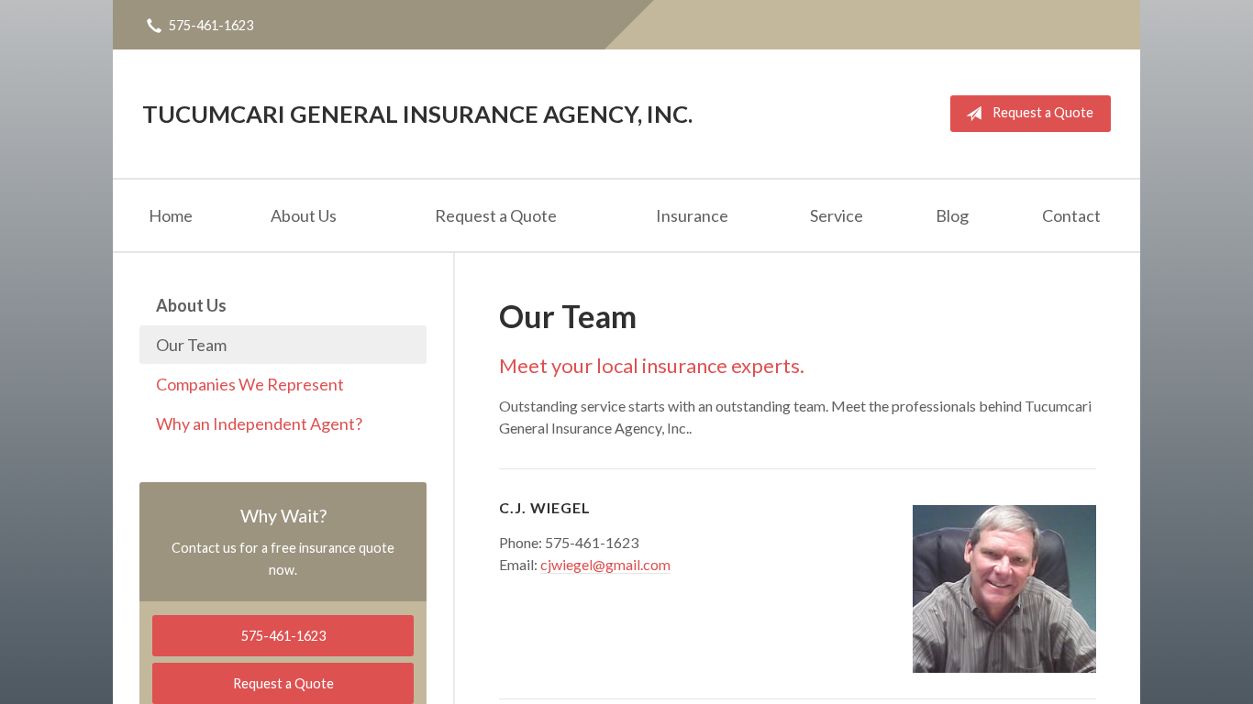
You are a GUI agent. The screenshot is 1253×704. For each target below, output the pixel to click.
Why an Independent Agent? (259, 423)
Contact (1071, 215)
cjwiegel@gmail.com (605, 564)
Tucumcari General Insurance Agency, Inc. (417, 113)
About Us (304, 215)
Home (171, 215)
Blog (952, 215)
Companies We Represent (250, 384)
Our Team (191, 345)
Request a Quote (1042, 112)
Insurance (692, 215)
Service (836, 215)
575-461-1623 (211, 25)
